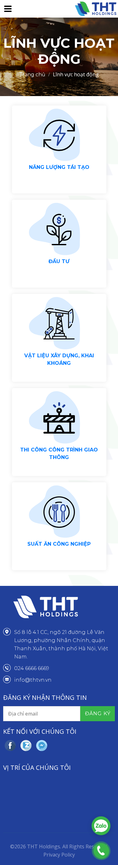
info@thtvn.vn (33, 680)
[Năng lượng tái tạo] (59, 135)
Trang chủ (32, 75)
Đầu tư (59, 261)
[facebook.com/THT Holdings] (11, 745)
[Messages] (42, 745)
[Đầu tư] (59, 229)
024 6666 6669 (31, 668)
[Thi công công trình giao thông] (59, 418)
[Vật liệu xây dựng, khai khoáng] (59, 323)
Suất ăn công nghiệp (59, 544)
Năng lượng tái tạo (59, 167)
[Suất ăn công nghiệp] (59, 512)
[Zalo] (26, 745)
